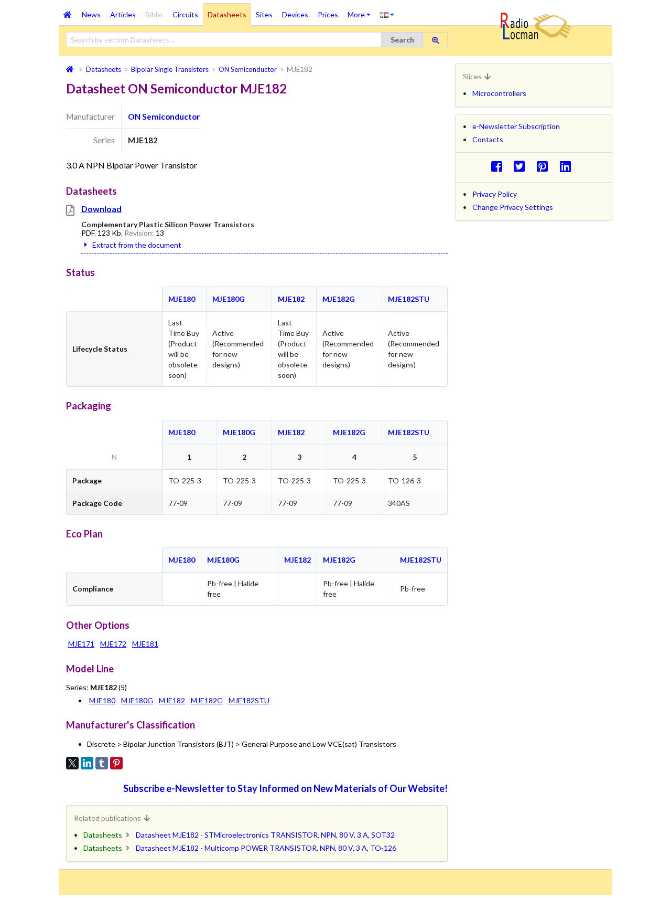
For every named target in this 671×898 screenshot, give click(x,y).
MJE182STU (408, 298)
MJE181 (145, 643)
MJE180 (181, 298)
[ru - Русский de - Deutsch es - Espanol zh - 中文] (387, 14)
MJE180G (228, 298)
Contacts (487, 139)
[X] (72, 763)
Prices (328, 14)
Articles (123, 14)
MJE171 (81, 643)
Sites (264, 14)
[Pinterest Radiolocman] (545, 166)
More (361, 11)
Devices (295, 14)
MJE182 (291, 298)
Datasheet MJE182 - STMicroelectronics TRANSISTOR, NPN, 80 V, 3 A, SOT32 (265, 834)
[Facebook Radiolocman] (499, 166)
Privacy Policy (494, 193)
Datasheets (227, 14)
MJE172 (113, 643)
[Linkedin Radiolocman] (568, 166)
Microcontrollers (499, 93)
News (91, 14)
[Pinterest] (116, 763)
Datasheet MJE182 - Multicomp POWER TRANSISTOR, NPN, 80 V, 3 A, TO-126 (266, 847)
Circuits (185, 14)
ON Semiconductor (164, 116)
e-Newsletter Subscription (516, 126)
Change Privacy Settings (512, 207)
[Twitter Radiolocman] (522, 166)
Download (101, 209)
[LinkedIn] (87, 763)
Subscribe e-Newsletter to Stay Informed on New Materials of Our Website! (285, 788)
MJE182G (338, 298)
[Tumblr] (101, 763)
